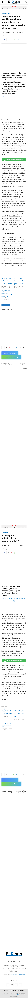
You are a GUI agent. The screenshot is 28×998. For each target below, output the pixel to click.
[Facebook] (4, 39)
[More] (21, 39)
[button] (2, 2)
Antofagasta (6, 13)
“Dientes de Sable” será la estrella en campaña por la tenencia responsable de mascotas (6, 281)
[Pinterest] (11, 39)
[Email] (20, 347)
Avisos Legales (20, 990)
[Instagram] (12, 984)
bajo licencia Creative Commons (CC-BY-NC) (11, 994)
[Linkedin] (18, 39)
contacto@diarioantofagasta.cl (17, 974)
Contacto (6, 990)
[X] (7, 39)
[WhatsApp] (14, 39)
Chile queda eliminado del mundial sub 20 (6, 365)
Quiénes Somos (13, 990)
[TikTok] (16, 984)
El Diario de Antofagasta (9, 32)
